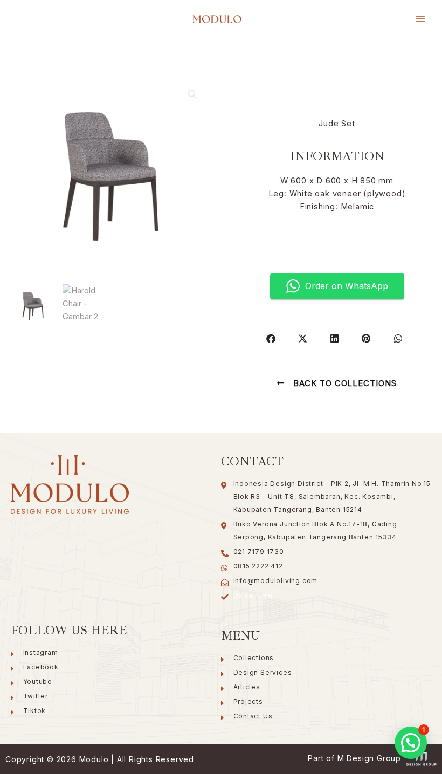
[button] (192, 94)
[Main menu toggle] (420, 19)
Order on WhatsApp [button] (346, 285)
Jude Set (337, 123)
